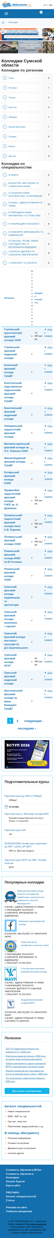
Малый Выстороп (17, 126)
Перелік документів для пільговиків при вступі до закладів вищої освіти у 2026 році (27, 1072)
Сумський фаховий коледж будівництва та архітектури (12, 595)
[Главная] (19, 4)
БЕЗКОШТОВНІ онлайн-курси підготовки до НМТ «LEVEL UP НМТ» (26, 845)
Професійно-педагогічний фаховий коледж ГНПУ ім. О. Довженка (12, 499)
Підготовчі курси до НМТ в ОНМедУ (23, 795)
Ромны (12, 146)
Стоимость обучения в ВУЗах (23, 1169)
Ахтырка (13, 87)
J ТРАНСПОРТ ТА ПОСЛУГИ (23, 262)
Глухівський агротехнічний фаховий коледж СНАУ (13, 334)
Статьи (10, 1200)
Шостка (12, 155)
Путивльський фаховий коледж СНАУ (13, 540)
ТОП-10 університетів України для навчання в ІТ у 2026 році (22, 1050)
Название (9, 297)
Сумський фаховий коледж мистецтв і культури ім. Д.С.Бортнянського (16, 640)
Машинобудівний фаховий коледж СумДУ (15, 461)
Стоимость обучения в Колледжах (19, 1175)
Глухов (12, 97)
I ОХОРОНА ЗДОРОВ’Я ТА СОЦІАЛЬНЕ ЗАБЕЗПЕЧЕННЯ (23, 253)
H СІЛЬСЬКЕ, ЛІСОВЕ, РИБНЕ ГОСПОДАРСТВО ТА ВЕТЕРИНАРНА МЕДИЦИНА (23, 243)
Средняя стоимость (38, 297)
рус (50, 4)
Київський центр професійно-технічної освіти (35, 943)
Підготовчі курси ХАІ (15, 829)
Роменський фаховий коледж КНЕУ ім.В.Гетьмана (13, 556)
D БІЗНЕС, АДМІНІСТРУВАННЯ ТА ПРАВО (26, 204)
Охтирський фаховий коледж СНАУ (11, 477)
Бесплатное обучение (32, 297)
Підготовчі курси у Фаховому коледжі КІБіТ (27, 813)
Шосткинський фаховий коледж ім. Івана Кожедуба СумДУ (13, 699)
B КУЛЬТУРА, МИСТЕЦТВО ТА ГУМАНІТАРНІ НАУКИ (24, 184)
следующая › (33, 721)
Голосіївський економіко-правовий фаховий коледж (34, 970)
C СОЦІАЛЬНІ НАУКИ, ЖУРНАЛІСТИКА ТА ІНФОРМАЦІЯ (25, 194)
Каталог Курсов (15, 1181)
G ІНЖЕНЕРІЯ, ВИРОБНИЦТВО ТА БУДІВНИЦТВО (26, 233)
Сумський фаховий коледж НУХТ (10, 660)
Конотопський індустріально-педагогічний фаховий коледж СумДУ (13, 392)
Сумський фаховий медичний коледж (10, 678)
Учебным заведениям (19, 1211)
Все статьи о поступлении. (27, 1091)
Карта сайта (13, 1185)
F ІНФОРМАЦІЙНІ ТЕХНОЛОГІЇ (24, 223)
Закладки (42, 14)
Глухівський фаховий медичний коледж (11, 352)
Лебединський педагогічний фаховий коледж (13, 431)
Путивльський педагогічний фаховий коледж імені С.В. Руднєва (13, 522)
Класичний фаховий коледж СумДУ (11, 370)
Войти (47, 14)
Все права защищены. (36, 1224)
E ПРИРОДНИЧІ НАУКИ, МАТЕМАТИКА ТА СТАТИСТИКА (24, 214)
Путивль (12, 136)
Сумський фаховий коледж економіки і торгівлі (10, 619)
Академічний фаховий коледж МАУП (32, 1001)
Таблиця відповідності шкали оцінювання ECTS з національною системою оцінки (26, 1065)
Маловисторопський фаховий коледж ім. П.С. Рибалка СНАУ (17, 447)
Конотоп (13, 107)
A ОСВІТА (13, 174)
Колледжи (13, 22)
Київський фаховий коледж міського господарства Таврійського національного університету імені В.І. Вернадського (30, 897)
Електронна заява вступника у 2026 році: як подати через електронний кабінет (26, 1057)
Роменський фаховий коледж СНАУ (11, 574)
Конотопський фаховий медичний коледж (13, 413)
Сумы (11, 77)
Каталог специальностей (23, 1106)
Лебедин (13, 116)
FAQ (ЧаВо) (12, 1192)
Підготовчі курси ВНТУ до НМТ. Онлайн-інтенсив (26, 861)
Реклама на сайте (16, 1207)
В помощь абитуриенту (22, 1133)
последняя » (27, 728)
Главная (3, 22)
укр (44, 4)
